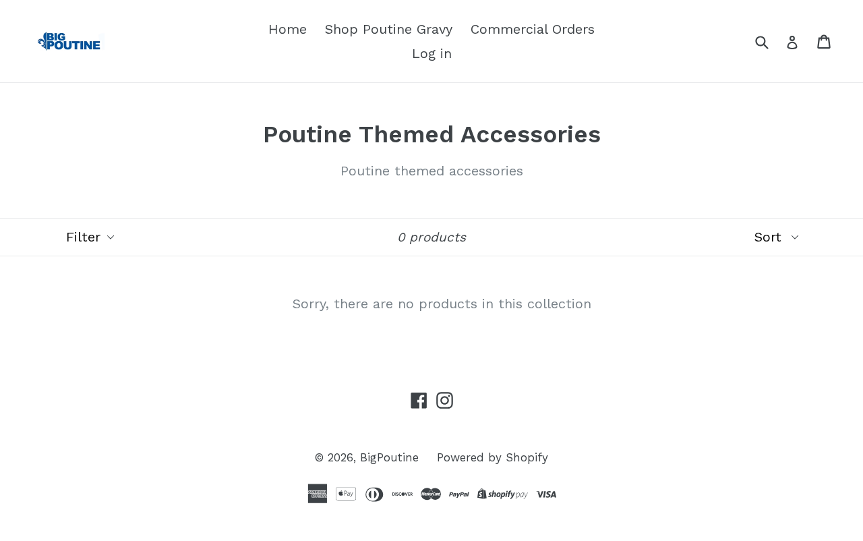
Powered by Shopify (492, 457)
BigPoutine (389, 457)
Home (287, 29)
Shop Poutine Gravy (388, 29)
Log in (432, 53)
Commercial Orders (533, 29)
